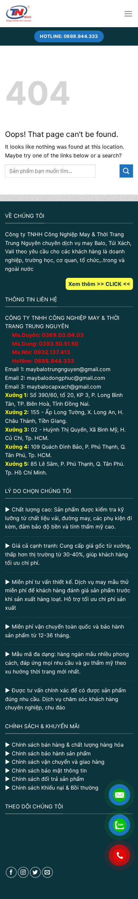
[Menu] (128, 13)
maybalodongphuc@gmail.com (66, 377)
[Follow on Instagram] (23, 872)
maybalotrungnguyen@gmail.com (68, 369)
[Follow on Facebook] (11, 872)
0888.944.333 (54, 360)
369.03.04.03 (63, 335)
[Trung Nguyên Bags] (18, 13)
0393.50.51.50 (58, 343)
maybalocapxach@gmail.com (64, 386)
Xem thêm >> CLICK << (99, 284)
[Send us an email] (47, 872)
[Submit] (126, 171)
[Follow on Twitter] (35, 872)
